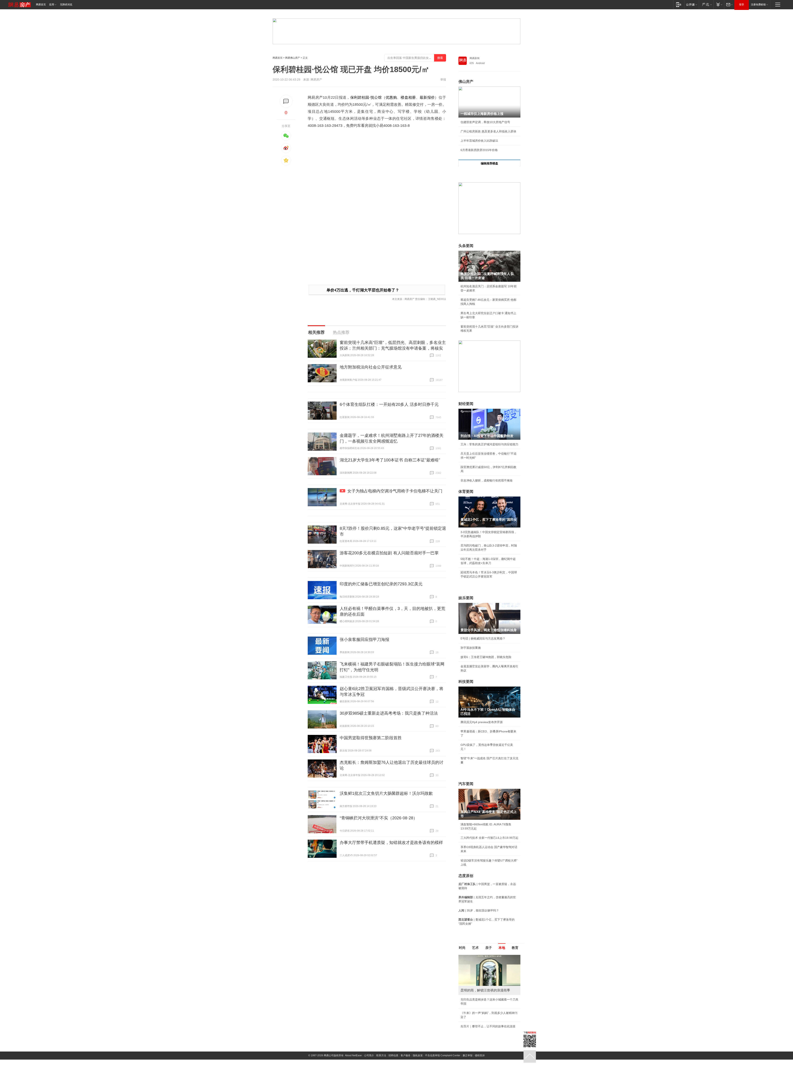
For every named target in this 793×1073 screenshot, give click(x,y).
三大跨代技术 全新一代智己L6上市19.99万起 (489, 837)
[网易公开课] (691, 4)
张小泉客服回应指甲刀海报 (364, 639)
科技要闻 (465, 682)
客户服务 (406, 1031)
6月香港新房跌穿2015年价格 (479, 150)
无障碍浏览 (66, 4)
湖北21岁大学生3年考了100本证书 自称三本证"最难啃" (390, 460)
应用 (51, 4)
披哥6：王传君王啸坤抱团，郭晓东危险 (486, 657)
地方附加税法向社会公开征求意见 (371, 367)
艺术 (475, 947)
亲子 (488, 947)
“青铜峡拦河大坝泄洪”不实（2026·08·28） (378, 818)
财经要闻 (465, 404)
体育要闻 (465, 492)
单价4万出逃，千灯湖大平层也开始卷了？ (362, 290)
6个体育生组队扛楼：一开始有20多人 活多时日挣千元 (389, 404)
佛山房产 (465, 82)
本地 (502, 947)
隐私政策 (418, 1031)
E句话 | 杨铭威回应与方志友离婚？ (483, 638)
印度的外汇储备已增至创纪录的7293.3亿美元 (381, 584)
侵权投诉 (480, 1031)
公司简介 (369, 1031)
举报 (443, 79)
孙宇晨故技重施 (471, 647)
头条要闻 (465, 246)
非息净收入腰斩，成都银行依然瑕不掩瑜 (487, 480)
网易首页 (41, 4)
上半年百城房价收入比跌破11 (479, 140)
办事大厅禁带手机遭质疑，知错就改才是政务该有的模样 (391, 842)
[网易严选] (706, 4)
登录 (741, 4)
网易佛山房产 (292, 57)
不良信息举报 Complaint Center (442, 1031)
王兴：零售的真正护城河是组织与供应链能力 (489, 444)
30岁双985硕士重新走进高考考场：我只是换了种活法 (389, 713)
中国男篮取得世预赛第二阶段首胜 (371, 738)
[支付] (718, 4)
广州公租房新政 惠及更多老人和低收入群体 (488, 131)
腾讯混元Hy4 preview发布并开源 (482, 722)
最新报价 (427, 97)
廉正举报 (467, 1031)
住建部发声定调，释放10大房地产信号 (485, 122)
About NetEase (353, 1031)
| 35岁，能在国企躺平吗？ (478, 910)
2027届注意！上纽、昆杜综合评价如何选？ (488, 956)
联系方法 (381, 1031)
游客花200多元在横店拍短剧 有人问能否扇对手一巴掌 (389, 553)
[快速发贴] (286, 101)
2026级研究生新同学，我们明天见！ (484, 1002)
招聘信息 (393, 1031)
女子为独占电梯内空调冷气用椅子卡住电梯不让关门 (394, 491)
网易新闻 (475, 58)
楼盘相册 (408, 97)
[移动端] (678, 4)
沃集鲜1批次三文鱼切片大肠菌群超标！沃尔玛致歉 (386, 793)
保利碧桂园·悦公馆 (366, 97)
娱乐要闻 (465, 598)
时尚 (462, 947)
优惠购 (391, 97)
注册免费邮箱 (758, 4)
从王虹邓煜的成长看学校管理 (479, 992)
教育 (515, 947)
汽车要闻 (465, 784)
